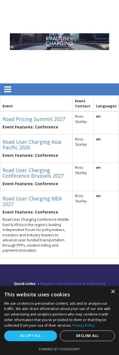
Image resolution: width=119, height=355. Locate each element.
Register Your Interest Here (63, 283)
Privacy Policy (84, 325)
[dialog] (59, 320)
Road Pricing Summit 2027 (33, 119)
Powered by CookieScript (60, 349)
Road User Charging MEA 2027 (32, 201)
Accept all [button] (30, 335)
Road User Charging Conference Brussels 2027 (33, 173)
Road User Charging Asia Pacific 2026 (31, 144)
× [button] (113, 292)
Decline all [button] (87, 335)
